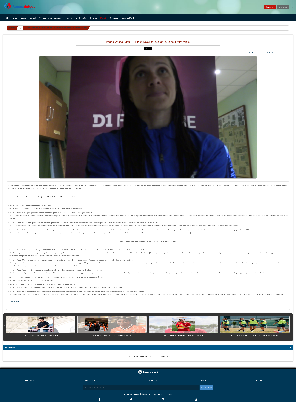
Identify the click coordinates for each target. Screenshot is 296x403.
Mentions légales (91, 380)
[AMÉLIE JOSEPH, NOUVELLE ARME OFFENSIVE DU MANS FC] (183, 324)
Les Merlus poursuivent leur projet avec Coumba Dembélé (112, 335)
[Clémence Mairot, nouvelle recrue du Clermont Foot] (40, 324)
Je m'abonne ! (206, 387)
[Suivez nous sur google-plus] (178, 399)
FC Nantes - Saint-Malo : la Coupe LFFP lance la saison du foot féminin (255, 335)
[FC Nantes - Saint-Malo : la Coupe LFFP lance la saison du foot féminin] (255, 324)
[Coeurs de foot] (17, 6)
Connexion (270, 7)
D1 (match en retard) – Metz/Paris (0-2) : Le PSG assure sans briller (51, 197)
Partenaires (203, 380)
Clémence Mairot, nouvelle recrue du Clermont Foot (40, 335)
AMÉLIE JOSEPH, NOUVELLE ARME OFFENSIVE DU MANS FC (183, 335)
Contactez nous (260, 380)
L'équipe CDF (152, 380)
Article (12, 28)
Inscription (283, 7)
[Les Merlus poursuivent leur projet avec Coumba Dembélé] (112, 324)
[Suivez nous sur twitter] (145, 399)
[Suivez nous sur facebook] (114, 399)
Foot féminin (29, 380)
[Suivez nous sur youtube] (196, 399)
